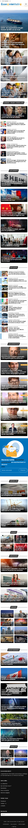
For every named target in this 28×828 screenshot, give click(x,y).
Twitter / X (3, 803)
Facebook (3, 801)
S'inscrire (22, 470)
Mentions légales (5, 792)
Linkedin (3, 805)
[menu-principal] (26, 4)
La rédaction (4, 783)
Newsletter (3, 788)
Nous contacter (5, 790)
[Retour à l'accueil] (11, 4)
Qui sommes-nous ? (6, 786)
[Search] (25, 814)
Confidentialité (6, 824)
